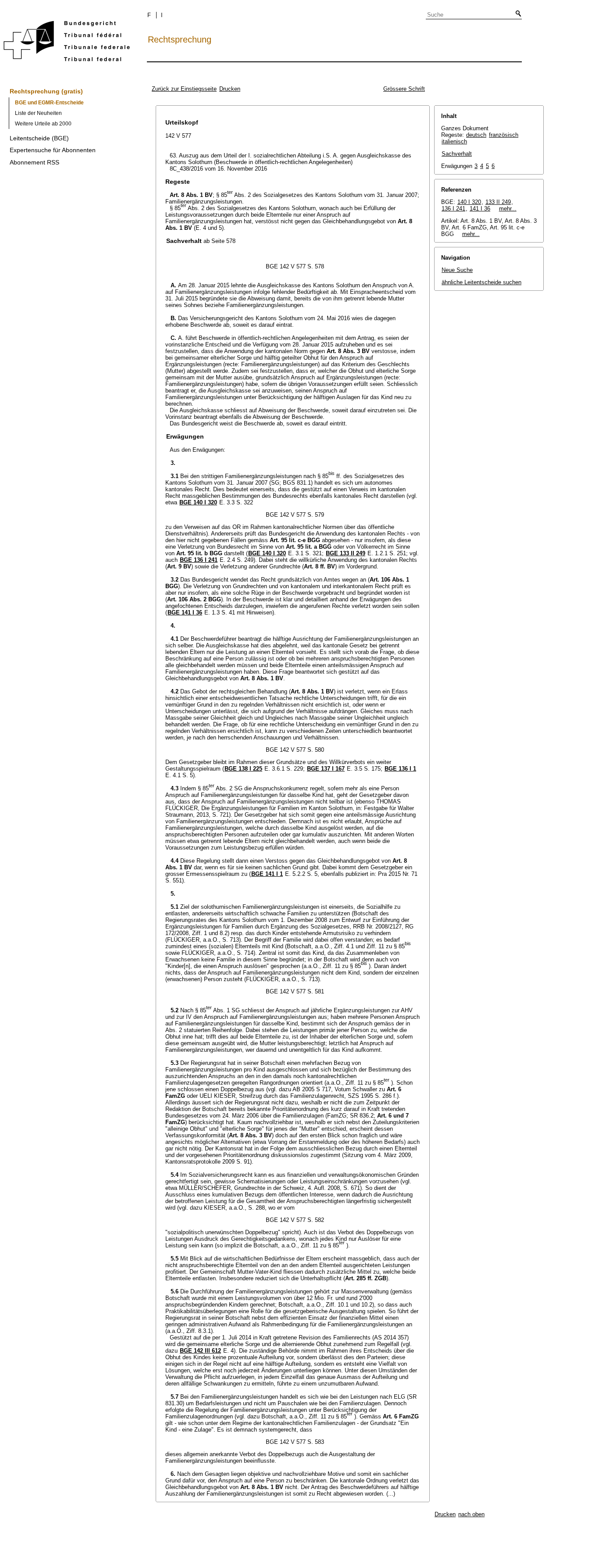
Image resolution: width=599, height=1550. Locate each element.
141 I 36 (480, 208)
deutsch (476, 135)
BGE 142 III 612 (200, 1350)
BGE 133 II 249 (345, 553)
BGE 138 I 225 (243, 768)
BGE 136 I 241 (198, 560)
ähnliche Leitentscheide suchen (481, 282)
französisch (503, 135)
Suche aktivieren (516, 14)
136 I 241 (453, 208)
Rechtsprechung (179, 39)
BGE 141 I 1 (267, 874)
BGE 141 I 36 (185, 612)
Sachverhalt (457, 153)
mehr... (508, 208)
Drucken (229, 89)
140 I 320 (469, 202)
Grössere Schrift (404, 89)
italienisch (454, 141)
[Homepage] (66, 42)
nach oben (471, 1514)
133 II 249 (498, 202)
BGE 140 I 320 (198, 502)
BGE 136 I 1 (400, 768)
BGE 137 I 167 (326, 768)
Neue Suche (457, 270)
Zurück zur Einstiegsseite (184, 89)
